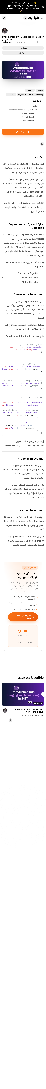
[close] (43, 7)
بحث (25, 18)
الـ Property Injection (30, 117)
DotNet (40, 90)
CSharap (29, 90)
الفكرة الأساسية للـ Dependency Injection (23, 109)
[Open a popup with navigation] (42, 18)
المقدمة (35, 106)
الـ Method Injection (30, 121)
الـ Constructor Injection (28, 113)
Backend (11, 94)
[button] (41, 344)
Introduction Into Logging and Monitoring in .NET (28, 710)
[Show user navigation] (4, 18)
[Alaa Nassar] (5, 31)
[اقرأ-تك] (33, 18)
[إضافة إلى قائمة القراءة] (42, 144)
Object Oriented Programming (30, 94)
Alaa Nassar (9, 42)
